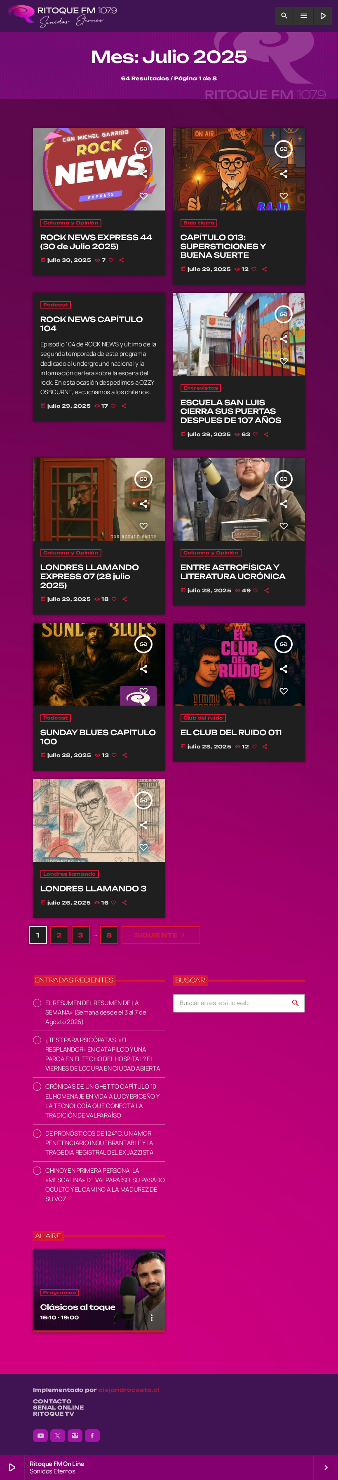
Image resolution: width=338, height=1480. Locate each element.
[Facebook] (92, 1436)
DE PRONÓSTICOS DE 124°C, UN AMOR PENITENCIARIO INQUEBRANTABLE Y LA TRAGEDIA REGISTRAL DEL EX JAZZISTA (99, 1143)
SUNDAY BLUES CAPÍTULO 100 (98, 737)
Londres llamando (69, 874)
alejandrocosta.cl (129, 1390)
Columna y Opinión (71, 223)
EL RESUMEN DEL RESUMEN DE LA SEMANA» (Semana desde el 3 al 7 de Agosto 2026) (95, 1012)
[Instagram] (75, 1436)
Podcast (55, 305)
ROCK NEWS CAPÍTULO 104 (91, 324)
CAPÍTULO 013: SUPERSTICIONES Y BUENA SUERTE (223, 246)
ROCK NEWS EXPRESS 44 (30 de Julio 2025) (96, 242)
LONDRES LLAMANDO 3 (93, 888)
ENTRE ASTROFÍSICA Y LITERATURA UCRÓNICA (233, 572)
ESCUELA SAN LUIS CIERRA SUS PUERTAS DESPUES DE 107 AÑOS (231, 411)
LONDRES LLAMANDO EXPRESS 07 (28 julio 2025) (89, 576)
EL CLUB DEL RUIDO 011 (231, 732)
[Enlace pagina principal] (62, 16)
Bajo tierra (199, 223)
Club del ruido (203, 718)
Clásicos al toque (77, 1307)
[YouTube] (40, 1436)
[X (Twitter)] (57, 1436)
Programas (59, 1292)
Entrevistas (200, 388)
